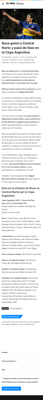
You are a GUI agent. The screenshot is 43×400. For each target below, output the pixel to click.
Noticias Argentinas (16, 308)
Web (3, 370)
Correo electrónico (9, 361)
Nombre (5, 352)
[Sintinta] (15, 3)
